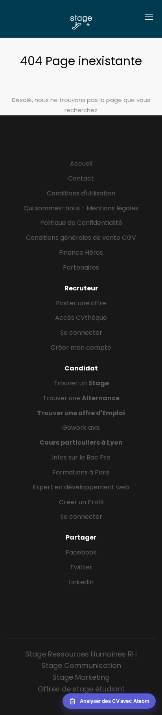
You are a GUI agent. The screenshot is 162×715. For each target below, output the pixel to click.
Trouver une (81, 398)
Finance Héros (81, 252)
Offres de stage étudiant (81, 689)
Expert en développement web (81, 487)
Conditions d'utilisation (81, 193)
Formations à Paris (81, 472)
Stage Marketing (81, 677)
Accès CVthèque (81, 317)
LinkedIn (81, 582)
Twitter (81, 567)
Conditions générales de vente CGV (81, 237)
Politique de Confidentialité (81, 222)
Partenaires (81, 267)
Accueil (81, 163)
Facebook (81, 552)
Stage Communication (81, 665)
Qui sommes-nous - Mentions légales (81, 208)
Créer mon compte (81, 347)
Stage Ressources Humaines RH (81, 654)
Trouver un (81, 383)
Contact (81, 178)
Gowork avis (81, 427)
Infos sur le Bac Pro (81, 457)
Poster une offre (81, 303)
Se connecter (81, 332)
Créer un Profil (81, 502)
